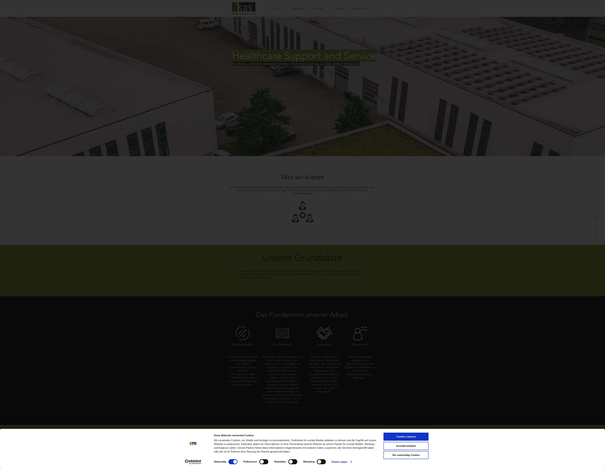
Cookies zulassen (406, 436)
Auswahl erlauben (406, 446)
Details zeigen (339, 461)
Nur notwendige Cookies (406, 455)
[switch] (263, 461)
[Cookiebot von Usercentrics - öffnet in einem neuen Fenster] (193, 461)
